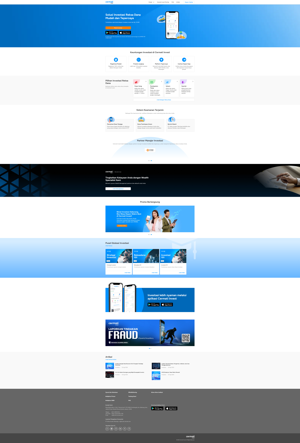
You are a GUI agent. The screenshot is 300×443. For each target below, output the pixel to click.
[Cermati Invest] (109, 2)
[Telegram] (111, 429)
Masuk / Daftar (189, 2)
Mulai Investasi (118, 28)
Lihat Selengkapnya (118, 188)
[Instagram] (116, 429)
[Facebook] (129, 429)
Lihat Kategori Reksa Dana (164, 100)
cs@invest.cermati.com (117, 415)
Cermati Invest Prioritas (163, 2)
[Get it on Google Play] (111, 32)
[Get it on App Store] (125, 32)
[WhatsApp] (107, 429)
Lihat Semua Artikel (111, 359)
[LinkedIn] (120, 429)
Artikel (178, 2)
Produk (150, 2)
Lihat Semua (109, 245)
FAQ (173, 2)
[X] (124, 429)
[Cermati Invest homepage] (187, 436)
